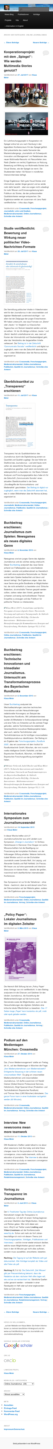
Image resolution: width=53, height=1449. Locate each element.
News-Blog (9, 14)
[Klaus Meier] (18, 1348)
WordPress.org (11, 1414)
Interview (32, 1157)
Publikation (8, 366)
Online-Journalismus (32, 213)
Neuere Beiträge (41, 42)
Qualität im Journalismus (24, 366)
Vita (17, 20)
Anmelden (8, 1405)
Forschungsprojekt (38, 208)
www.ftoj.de (9, 1233)
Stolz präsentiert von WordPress (26, 1443)
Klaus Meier (9, 552)
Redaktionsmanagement (14, 1177)
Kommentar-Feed (12, 1411)
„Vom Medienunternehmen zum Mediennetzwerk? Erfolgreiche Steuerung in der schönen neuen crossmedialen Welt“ (25, 1071)
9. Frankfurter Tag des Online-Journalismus (26, 1211)
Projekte (8, 20)
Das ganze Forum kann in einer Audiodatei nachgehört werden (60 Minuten (26, 1096)
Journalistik (9, 211)
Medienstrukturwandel (13, 213)
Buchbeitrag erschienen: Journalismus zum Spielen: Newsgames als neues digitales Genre (19, 534)
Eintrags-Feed (10, 1408)
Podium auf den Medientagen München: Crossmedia (21, 1044)
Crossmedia (24, 208)
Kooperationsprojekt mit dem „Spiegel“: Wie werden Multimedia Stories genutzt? (19, 61)
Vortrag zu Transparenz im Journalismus (15, 1194)
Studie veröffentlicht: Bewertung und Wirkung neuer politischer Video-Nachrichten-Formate (19, 237)
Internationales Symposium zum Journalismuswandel (19, 818)
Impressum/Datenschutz (14, 1429)
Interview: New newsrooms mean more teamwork (17, 1127)
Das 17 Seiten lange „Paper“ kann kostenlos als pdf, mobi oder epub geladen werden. (25, 1011)
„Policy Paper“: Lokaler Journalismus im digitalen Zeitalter (20, 919)
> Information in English (14, 26)
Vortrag (22, 902)
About (25, 20)
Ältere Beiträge (11, 42)
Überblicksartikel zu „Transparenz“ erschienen (19, 386)
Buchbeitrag (15, 564)
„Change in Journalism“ (24, 841)
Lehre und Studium (22, 211)
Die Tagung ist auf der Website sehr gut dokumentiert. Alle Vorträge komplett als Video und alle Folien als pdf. (25, 1260)
